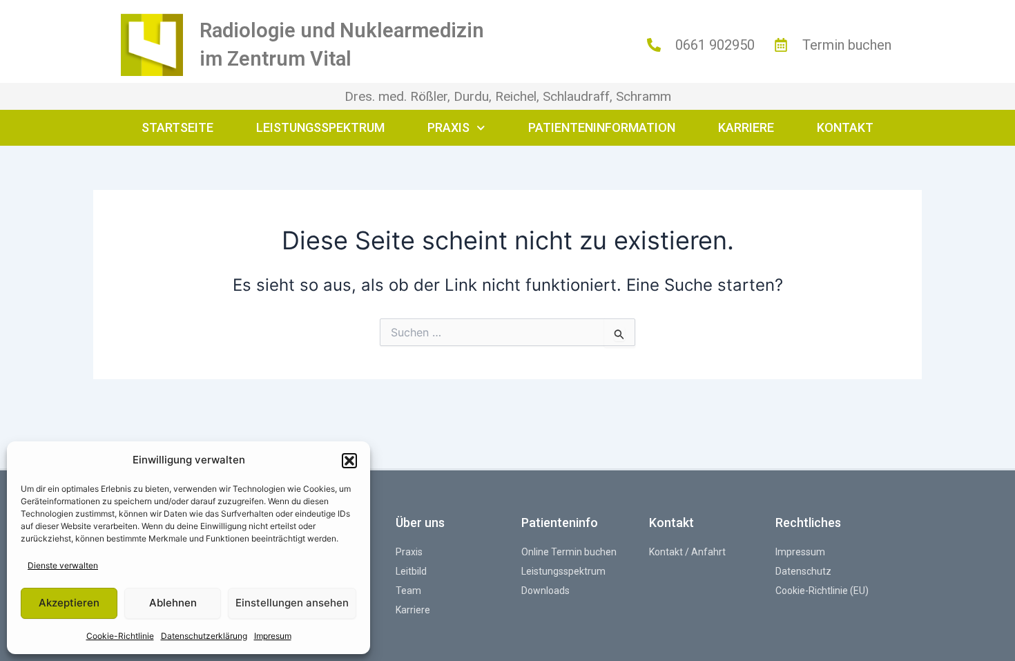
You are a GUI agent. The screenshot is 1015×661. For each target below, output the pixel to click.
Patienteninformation (601, 127)
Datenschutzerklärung (204, 636)
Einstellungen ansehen (292, 602)
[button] (349, 461)
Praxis (448, 127)
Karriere (746, 127)
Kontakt (845, 127)
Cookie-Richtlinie (120, 636)
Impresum (272, 636)
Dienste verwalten (63, 565)
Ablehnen (173, 602)
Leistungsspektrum (320, 127)
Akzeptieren (69, 602)
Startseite (177, 127)
